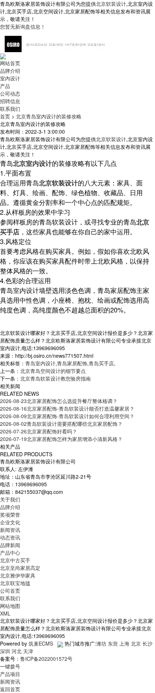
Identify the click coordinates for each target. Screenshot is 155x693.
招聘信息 (10, 101)
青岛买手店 (101, 363)
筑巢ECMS (40, 643)
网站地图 (10, 605)
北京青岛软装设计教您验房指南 (55, 378)
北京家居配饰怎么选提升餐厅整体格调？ (59, 400)
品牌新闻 (10, 545)
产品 (5, 85)
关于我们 (10, 499)
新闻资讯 (10, 529)
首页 (5, 116)
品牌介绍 (10, 70)
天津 (28, 651)
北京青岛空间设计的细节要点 (53, 370)
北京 (136, 643)
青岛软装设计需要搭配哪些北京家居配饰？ (61, 423)
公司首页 (10, 590)
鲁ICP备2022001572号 (46, 658)
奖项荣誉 (10, 514)
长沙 (147, 643)
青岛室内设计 (40, 363)
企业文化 (10, 522)
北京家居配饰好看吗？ (38, 431)
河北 (17, 651)
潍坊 (101, 643)
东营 (113, 643)
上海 (124, 643)
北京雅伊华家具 (17, 575)
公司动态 (10, 93)
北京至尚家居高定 (20, 567)
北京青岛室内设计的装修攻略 (48, 116)
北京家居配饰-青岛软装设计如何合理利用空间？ (67, 416)
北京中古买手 (15, 560)
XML (5, 613)
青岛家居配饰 (72, 363)
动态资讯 (10, 537)
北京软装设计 (111, 3)
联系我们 (10, 108)
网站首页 (10, 63)
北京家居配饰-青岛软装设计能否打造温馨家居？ (67, 408)
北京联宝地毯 (15, 583)
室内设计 (10, 78)
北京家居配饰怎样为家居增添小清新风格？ (61, 438)
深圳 (5, 651)
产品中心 (10, 552)
